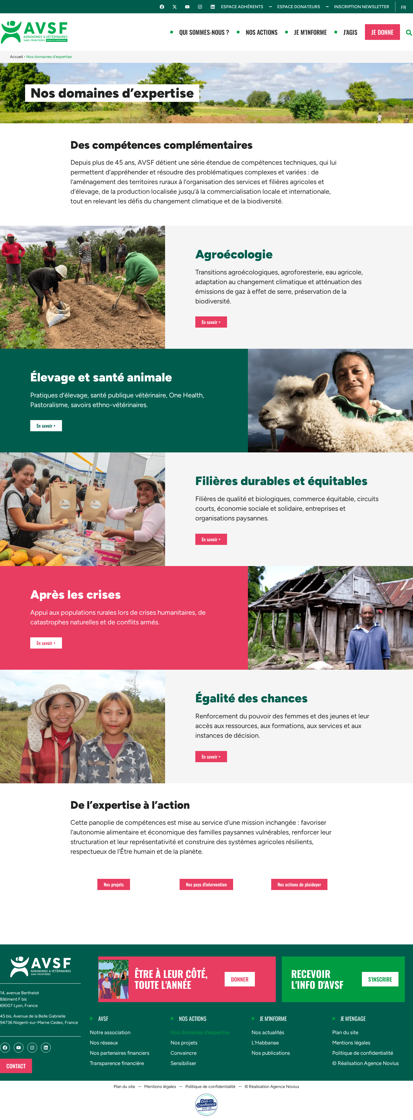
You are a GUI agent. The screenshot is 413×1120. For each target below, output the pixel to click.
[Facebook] (162, 7)
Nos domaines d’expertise (200, 1032)
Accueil (16, 56)
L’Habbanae (265, 1043)
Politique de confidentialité (362, 1053)
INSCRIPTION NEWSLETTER (361, 6)
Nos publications (271, 1053)
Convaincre (184, 1053)
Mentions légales (351, 1043)
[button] (409, 33)
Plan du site (345, 1032)
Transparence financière (117, 1063)
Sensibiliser (183, 1063)
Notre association (110, 1032)
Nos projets (184, 1043)
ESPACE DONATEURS (298, 6)
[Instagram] (200, 7)
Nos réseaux (104, 1043)
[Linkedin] (212, 7)
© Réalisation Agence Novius (365, 1063)
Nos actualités (268, 1032)
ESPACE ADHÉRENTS (242, 6)
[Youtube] (187, 7)
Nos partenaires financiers (119, 1053)
